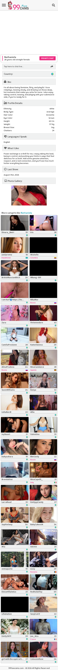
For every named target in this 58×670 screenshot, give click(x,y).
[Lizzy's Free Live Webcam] (43, 559)
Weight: (7, 124)
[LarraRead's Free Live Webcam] (15, 492)
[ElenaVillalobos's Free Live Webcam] (15, 582)
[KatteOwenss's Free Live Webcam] (43, 335)
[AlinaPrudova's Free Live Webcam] (15, 357)
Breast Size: (9, 127)
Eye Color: (8, 118)
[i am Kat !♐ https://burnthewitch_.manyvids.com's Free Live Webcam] (15, 290)
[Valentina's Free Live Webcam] (43, 425)
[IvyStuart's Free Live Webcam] (15, 425)
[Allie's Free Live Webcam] (43, 402)
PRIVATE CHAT (47, 58)
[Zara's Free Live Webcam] (15, 313)
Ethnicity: (8, 108)
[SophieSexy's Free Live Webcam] (15, 515)
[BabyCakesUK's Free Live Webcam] (43, 515)
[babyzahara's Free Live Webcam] (15, 447)
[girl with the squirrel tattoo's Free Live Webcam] (15, 649)
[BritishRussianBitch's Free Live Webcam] (15, 268)
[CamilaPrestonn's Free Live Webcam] (15, 335)
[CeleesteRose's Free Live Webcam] (43, 649)
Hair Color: (8, 115)
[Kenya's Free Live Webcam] (43, 380)
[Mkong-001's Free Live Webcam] (43, 268)
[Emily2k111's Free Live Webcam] (15, 626)
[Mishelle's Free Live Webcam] (43, 245)
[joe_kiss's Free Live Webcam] (43, 626)
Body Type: (9, 112)
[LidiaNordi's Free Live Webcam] (15, 402)
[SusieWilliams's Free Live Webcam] (15, 380)
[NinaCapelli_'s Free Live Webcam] (43, 470)
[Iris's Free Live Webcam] (43, 223)
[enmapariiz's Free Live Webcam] (15, 559)
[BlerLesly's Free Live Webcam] (43, 447)
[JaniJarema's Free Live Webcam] (15, 245)
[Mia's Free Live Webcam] (15, 537)
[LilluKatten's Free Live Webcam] (15, 604)
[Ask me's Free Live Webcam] (43, 537)
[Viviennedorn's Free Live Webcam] (43, 313)
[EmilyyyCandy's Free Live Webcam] (43, 492)
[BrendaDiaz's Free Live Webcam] (15, 470)
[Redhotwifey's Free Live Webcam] (43, 582)
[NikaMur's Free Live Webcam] (43, 290)
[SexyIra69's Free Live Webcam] (43, 604)
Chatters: (8, 130)
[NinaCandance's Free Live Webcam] (43, 357)
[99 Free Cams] (18, 5)
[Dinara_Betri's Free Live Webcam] (15, 223)
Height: (7, 121)
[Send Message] (52, 66)
